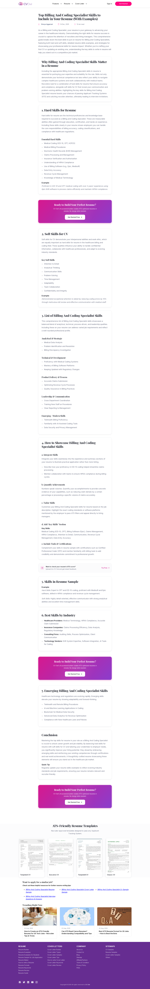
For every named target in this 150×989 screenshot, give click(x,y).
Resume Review (23, 970)
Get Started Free (74, 217)
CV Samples (110, 949)
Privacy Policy (81, 965)
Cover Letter (79, 4)
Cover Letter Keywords (55, 962)
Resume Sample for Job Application (30, 957)
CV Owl (87, 984)
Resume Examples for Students (28, 955)
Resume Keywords (24, 968)
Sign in (109, 4)
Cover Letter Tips (53, 957)
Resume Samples (111, 952)
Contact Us (80, 952)
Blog (78, 955)
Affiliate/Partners (82, 960)
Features (55, 4)
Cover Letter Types (54, 952)
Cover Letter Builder (54, 949)
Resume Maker (23, 960)
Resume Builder (23, 949)
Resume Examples (24, 952)
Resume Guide (23, 973)
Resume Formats (23, 965)
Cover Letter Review (54, 965)
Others (108, 957)
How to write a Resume (26, 962)
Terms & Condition (83, 962)
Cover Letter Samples (54, 955)
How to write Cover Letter (56, 960)
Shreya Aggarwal (47, 24)
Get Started (123, 4)
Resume (67, 4)
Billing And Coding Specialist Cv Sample (112, 890)
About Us (80, 949)
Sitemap (79, 957)
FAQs (78, 968)
